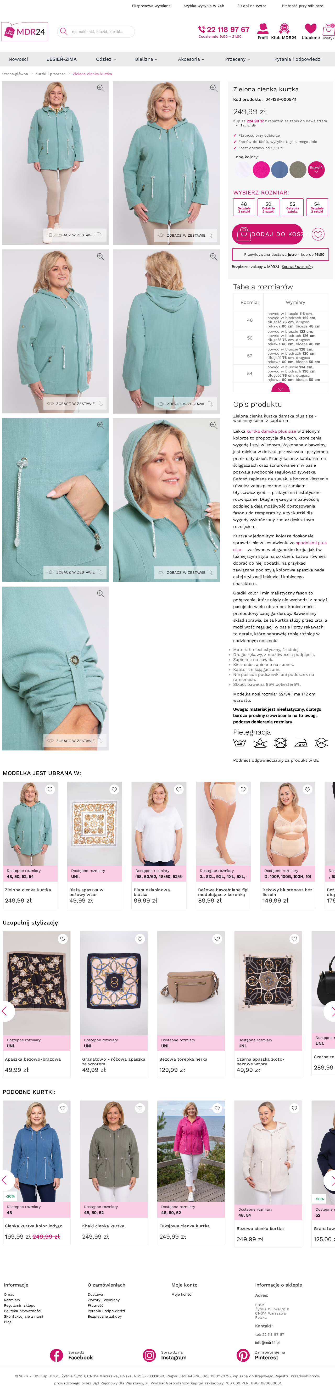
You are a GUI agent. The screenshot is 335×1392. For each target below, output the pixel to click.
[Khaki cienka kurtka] (297, 169)
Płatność (95, 1305)
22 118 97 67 (228, 29)
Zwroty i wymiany (104, 1300)
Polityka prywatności (22, 1311)
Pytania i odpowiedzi (106, 1311)
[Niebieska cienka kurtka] (279, 169)
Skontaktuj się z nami (23, 1316)
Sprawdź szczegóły (297, 267)
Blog (7, 1322)
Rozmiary (12, 1300)
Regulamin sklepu (20, 1305)
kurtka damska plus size (271, 431)
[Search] (64, 31)
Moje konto (181, 1294)
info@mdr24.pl (267, 1342)
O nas (9, 1294)
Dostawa (95, 1294)
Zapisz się (248, 125)
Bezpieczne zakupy (105, 1316)
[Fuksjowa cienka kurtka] (261, 169)
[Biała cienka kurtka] (243, 169)
